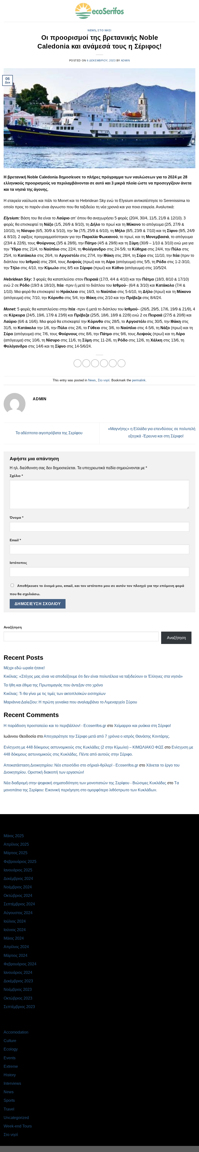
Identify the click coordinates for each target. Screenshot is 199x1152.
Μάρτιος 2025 (15, 853)
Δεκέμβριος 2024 (18, 879)
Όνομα (16, 517)
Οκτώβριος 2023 (18, 998)
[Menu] (6, 11)
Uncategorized (16, 1118)
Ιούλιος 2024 (15, 921)
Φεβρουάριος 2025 (20, 862)
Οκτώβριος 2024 (18, 895)
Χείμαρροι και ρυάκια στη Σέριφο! (142, 726)
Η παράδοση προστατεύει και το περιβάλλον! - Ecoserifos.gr (55, 726)
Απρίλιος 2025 (16, 844)
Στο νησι (104, 30)
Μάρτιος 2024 (15, 955)
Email (15, 540)
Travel (9, 1109)
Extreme (11, 1066)
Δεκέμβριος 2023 (18, 981)
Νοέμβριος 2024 (18, 887)
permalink (139, 380)
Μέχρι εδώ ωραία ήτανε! (24, 668)
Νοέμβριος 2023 (18, 989)
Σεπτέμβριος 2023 (19, 1007)
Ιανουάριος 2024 (18, 972)
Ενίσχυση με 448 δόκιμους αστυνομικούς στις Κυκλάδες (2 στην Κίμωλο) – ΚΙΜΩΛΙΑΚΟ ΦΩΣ (84, 747)
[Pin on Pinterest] (113, 363)
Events (10, 1058)
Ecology (11, 1049)
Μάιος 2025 (14, 836)
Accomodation (16, 1032)
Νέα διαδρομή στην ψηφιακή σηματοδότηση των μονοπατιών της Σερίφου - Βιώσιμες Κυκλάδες (85, 783)
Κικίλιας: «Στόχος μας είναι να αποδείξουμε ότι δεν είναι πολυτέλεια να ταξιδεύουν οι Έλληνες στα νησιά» (93, 676)
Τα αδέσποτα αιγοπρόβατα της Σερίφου (49, 433)
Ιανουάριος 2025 (18, 870)
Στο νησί (103, 380)
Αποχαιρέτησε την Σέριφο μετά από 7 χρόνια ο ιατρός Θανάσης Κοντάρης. (107, 736)
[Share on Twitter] (95, 363)
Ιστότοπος (18, 563)
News (92, 30)
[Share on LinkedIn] (121, 363)
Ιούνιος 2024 (15, 930)
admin (125, 60)
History (10, 1075)
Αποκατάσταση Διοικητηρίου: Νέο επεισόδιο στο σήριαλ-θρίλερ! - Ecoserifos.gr (71, 765)
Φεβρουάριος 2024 (20, 964)
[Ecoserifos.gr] (99, 11)
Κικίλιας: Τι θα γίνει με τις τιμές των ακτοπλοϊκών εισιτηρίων (55, 694)
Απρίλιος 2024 (16, 947)
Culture (10, 1041)
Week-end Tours (18, 1126)
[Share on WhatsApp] (78, 363)
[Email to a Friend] (104, 363)
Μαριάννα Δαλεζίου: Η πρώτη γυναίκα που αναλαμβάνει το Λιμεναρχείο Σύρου (70, 702)
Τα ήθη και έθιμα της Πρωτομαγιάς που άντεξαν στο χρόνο (53, 685)
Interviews (12, 1083)
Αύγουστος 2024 (18, 913)
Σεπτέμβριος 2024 (19, 904)
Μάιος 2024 (14, 938)
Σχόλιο (16, 476)
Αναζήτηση (13, 627)
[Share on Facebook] (86, 363)
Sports (9, 1100)
